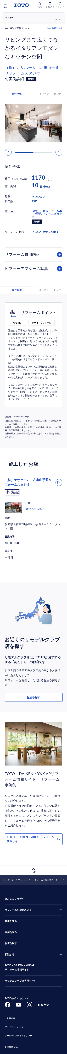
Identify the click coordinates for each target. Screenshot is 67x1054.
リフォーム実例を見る (42, 880)
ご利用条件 (10, 1018)
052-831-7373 (35, 509)
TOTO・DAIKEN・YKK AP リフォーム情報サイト (20, 967)
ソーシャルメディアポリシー (18, 1036)
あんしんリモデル (14, 898)
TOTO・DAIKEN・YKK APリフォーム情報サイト (30, 839)
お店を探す (33, 697)
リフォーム (21, 880)
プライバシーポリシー (15, 1027)
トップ (6, 880)
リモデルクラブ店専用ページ (20, 981)
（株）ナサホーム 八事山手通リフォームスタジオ (32, 70)
